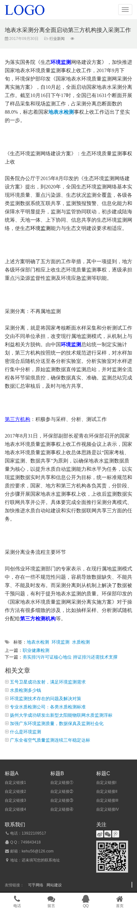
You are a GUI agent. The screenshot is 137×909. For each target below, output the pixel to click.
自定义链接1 (15, 782)
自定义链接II (106, 791)
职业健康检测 (36, 650)
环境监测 (60, 642)
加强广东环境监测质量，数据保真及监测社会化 (57, 723)
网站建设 (54, 885)
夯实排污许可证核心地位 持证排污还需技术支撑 (70, 657)
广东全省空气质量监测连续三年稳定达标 (50, 740)
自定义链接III (107, 800)
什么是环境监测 (25, 731)
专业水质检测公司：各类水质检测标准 (48, 706)
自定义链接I (106, 782)
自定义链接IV (107, 809)
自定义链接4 (15, 809)
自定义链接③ (61, 800)
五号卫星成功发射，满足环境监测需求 (48, 681)
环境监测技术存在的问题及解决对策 (45, 698)
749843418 (31, 842)
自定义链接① (61, 782)
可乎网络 (35, 885)
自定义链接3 (15, 800)
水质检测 (81, 642)
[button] (125, 9)
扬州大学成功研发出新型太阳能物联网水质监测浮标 (61, 715)
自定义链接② (61, 791)
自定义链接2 (15, 791)
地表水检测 (38, 642)
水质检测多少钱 (25, 690)
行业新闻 (56, 38)
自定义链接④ (61, 809)
